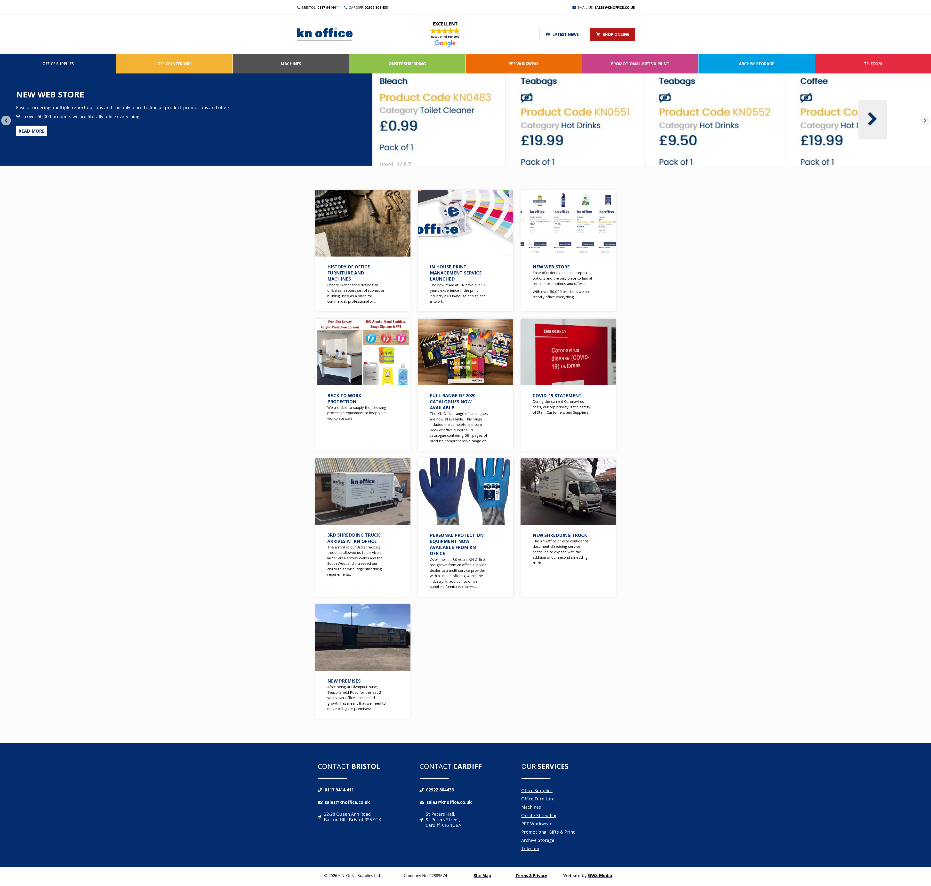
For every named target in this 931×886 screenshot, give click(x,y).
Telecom (873, 63)
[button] (6, 120)
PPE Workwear (524, 63)
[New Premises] (362, 661)
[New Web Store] (568, 250)
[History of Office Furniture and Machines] (362, 250)
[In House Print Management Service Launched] (465, 250)
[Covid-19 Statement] (568, 385)
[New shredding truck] (568, 527)
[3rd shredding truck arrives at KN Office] (362, 527)
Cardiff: (368, 7)
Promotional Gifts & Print (640, 63)
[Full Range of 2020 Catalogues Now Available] (465, 385)
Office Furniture (537, 799)
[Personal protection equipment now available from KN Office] (465, 527)
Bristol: (320, 7)
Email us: (606, 7)
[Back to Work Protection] (362, 385)
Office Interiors (174, 63)
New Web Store (50, 94)
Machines (291, 63)
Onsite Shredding (407, 63)
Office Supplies (58, 63)
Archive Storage (756, 63)
